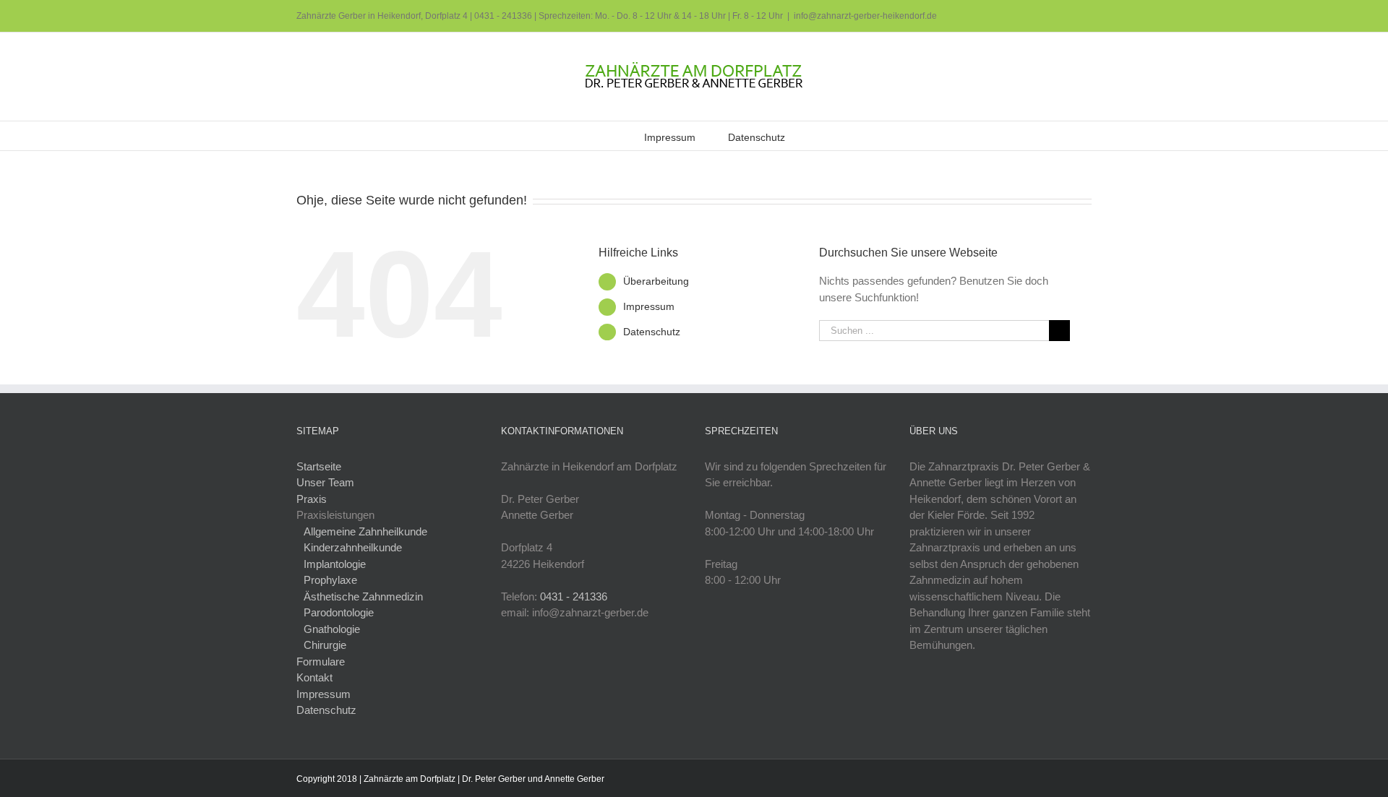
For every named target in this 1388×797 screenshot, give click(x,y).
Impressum (648, 306)
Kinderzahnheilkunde (353, 547)
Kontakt (314, 677)
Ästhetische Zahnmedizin (363, 596)
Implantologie (335, 564)
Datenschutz (651, 331)
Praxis (311, 499)
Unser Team (325, 482)
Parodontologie (339, 612)
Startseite (318, 466)
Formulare (320, 661)
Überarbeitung (656, 281)
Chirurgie (325, 645)
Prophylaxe (330, 580)
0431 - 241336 (503, 16)
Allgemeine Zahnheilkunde (365, 531)
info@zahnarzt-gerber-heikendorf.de (865, 16)
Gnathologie (332, 629)
